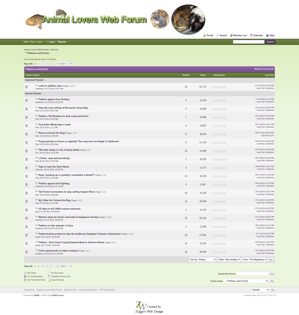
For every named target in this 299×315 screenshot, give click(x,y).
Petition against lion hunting (54, 99)
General (54, 49)
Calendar (258, 35)
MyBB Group (58, 295)
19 (186, 252)
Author (36, 75)
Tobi (37, 111)
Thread (28, 75)
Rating (217, 75)
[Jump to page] (70, 63)
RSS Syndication (107, 290)
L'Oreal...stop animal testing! (54, 158)
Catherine (39, 89)
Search (223, 35)
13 (186, 151)
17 (186, 134)
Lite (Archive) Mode (88, 290)
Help (272, 35)
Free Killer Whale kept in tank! (55, 124)
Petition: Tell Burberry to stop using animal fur (64, 116)
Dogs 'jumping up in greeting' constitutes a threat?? (66, 175)
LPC (272, 135)
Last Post (269, 75)
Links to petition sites (50, 86)
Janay (37, 237)
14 (186, 193)
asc (222, 75)
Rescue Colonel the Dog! (52, 133)
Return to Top (70, 290)
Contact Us (29, 290)
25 (186, 87)
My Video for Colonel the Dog (54, 200)
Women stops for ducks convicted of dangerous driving (68, 217)
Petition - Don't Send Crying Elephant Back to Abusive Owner (71, 242)
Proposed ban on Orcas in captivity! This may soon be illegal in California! (79, 141)
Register (62, 42)
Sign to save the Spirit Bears (54, 166)
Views (203, 75)
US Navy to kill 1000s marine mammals (59, 208)
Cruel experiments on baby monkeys (58, 250)
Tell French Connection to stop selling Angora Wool (66, 191)
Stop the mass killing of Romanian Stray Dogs (63, 108)
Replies (186, 75)
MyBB (36, 295)
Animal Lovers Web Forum (36, 49)
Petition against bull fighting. (54, 183)
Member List (240, 35)
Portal (210, 35)
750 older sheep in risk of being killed (59, 150)
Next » (63, 64)
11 (186, 201)
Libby (37, 212)
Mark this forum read (264, 69)
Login (52, 42)
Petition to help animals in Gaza (56, 225)
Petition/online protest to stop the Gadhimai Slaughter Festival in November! (80, 234)
